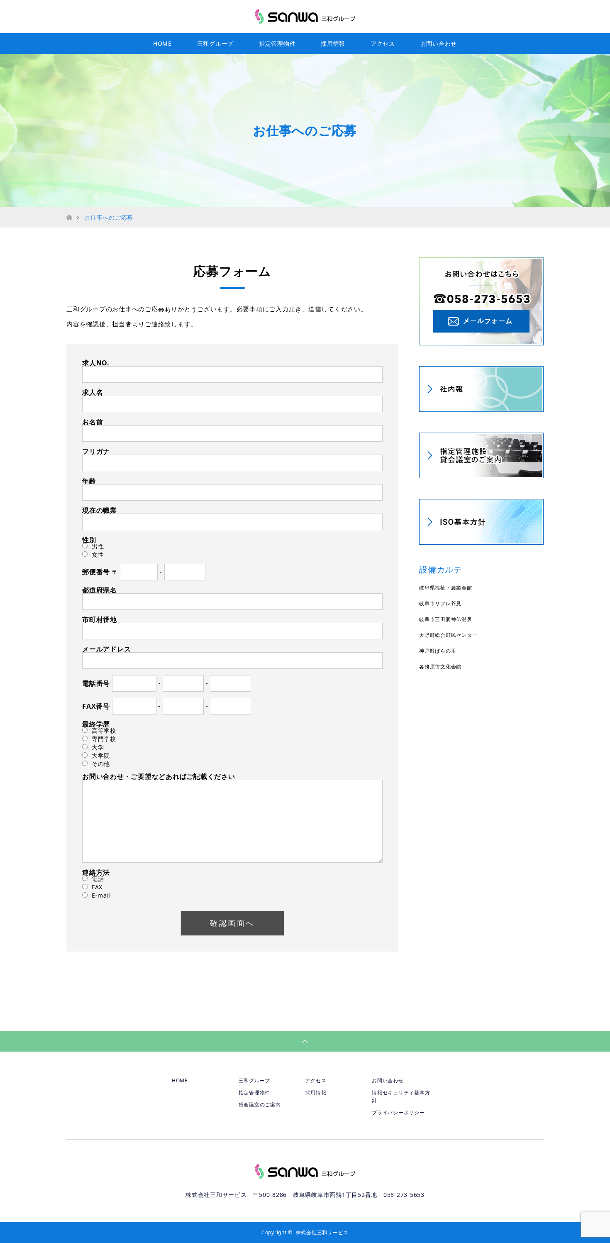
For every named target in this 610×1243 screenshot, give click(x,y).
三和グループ (215, 43)
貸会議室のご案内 (260, 1104)
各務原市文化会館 (440, 666)
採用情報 (333, 43)
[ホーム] (69, 210)
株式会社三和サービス (322, 1232)
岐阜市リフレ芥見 (440, 603)
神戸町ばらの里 (437, 650)
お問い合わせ (438, 43)
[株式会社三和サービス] (305, 16)
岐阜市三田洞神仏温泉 (445, 619)
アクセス (383, 43)
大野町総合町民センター (448, 635)
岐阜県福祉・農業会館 (445, 587)
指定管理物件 (277, 43)
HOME (162, 43)
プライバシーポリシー (398, 1112)
